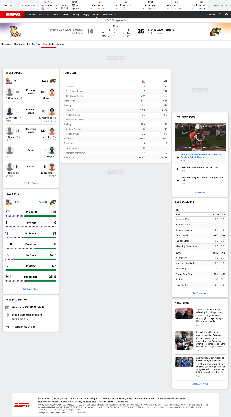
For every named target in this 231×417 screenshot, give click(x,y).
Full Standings (200, 293)
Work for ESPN (106, 402)
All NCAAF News (200, 384)
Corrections (122, 402)
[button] (220, 14)
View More (200, 192)
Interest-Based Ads (145, 398)
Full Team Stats (31, 289)
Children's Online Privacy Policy (117, 398)
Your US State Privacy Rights (84, 398)
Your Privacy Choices (48, 402)
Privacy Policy (60, 398)
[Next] (210, 5)
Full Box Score (31, 183)
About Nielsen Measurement (172, 398)
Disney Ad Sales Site (85, 402)
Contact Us (67, 402)
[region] (115, 119)
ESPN (13, 14)
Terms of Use (44, 398)
